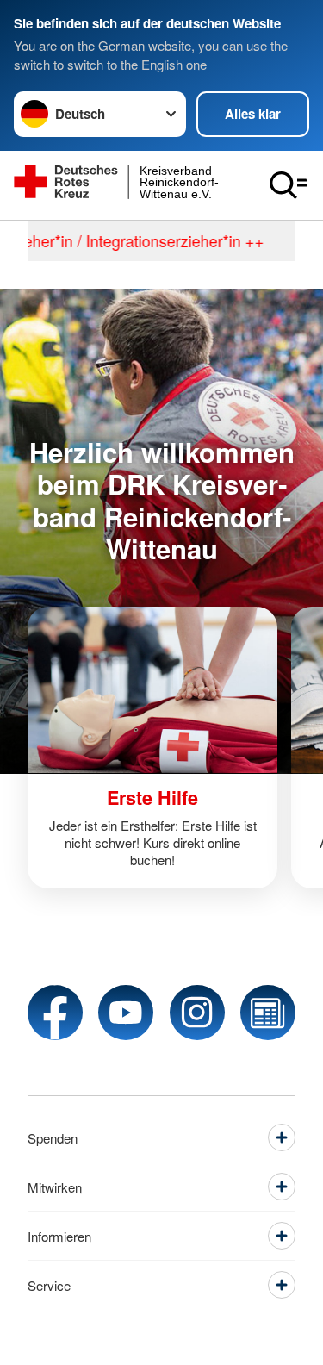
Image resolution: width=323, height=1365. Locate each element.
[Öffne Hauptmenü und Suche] (288, 185)
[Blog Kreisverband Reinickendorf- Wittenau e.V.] (267, 1012)
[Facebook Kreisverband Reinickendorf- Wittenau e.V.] (55, 1012)
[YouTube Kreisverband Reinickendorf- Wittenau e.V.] (125, 1012)
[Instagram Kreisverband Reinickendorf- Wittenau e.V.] (197, 1012)
